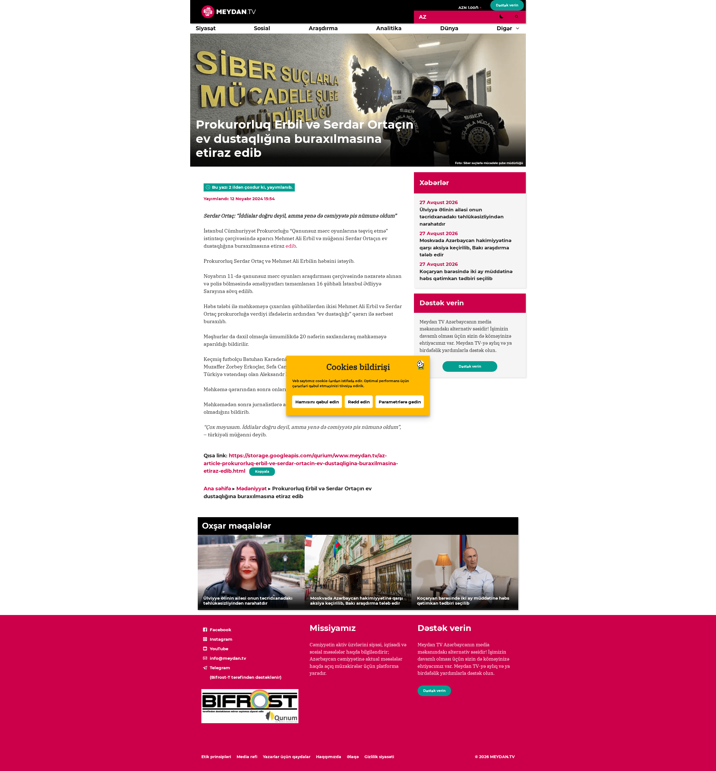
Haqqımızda (328, 756)
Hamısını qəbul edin (317, 401)
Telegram (220, 667)
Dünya (449, 28)
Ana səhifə (217, 489)
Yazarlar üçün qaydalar (286, 756)
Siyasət (206, 28)
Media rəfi (247, 756)
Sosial (262, 28)
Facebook (220, 629)
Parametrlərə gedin (400, 401)
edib (291, 246)
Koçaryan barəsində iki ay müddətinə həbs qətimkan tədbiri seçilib (466, 275)
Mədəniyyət (251, 489)
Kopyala (261, 470)
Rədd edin (359, 401)
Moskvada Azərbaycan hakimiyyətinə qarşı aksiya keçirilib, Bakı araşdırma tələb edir (466, 247)
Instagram (221, 639)
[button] (519, 28)
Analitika (389, 28)
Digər (504, 28)
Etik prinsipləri (216, 756)
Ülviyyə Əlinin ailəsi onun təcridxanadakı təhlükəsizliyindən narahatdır (462, 217)
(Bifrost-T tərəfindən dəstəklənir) (245, 677)
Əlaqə (353, 756)
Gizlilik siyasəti (379, 756)
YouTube (219, 648)
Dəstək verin (507, 5)
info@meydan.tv (228, 658)
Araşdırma (323, 28)
